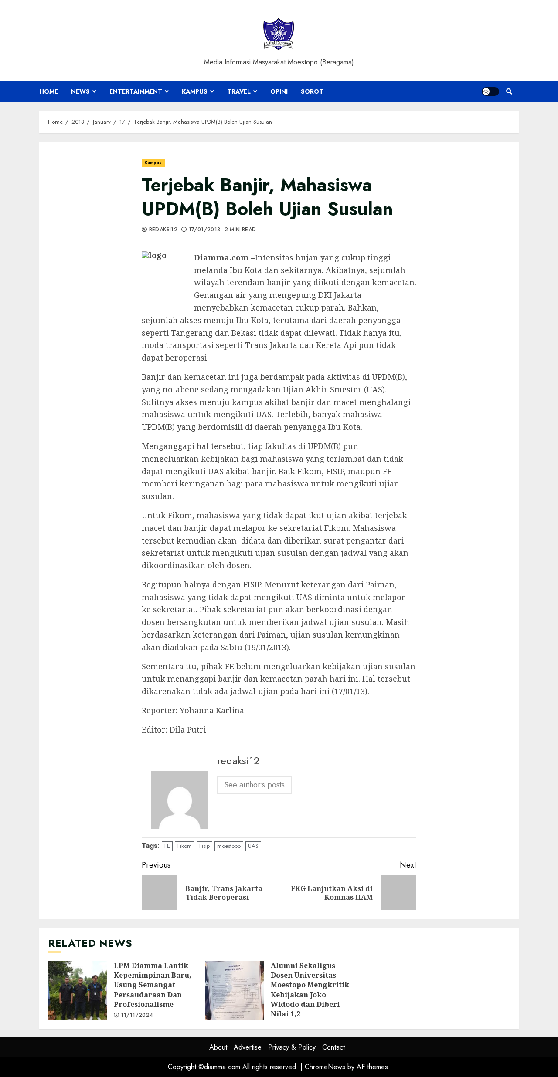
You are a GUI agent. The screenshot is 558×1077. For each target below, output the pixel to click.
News (80, 91)
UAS (253, 846)
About (218, 1047)
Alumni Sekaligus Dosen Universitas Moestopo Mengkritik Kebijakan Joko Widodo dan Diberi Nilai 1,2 (234, 990)
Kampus (195, 91)
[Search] (509, 91)
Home (48, 91)
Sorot (312, 91)
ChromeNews (325, 1067)
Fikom (184, 846)
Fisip (204, 846)
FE (167, 846)
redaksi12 (162, 229)
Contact (333, 1047)
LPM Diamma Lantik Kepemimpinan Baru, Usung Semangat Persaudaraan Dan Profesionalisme (77, 990)
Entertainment (135, 91)
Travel (239, 91)
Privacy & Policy (292, 1047)
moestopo (229, 846)
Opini (279, 91)
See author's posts (254, 784)
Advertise (248, 1047)
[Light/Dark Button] (490, 91)
